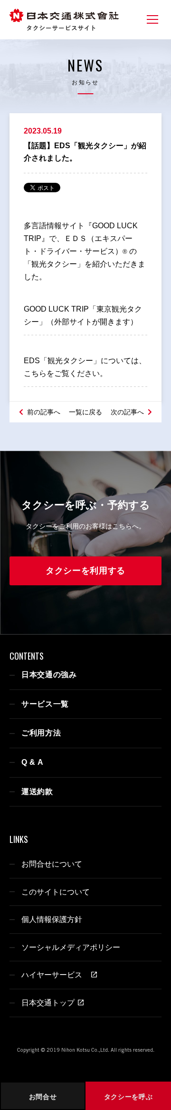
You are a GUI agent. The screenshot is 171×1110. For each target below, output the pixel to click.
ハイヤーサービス (54, 975)
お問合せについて (51, 864)
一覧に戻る (85, 412)
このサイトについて (55, 892)
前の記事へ (42, 412)
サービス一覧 (45, 704)
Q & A (32, 762)
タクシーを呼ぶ (128, 1097)
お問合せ (43, 1097)
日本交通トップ (48, 1003)
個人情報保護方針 (51, 919)
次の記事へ (128, 412)
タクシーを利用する (85, 570)
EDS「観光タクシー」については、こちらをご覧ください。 (85, 367)
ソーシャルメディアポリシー (70, 947)
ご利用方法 (41, 733)
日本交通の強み (49, 675)
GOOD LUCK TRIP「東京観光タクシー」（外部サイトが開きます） (83, 315)
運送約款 (37, 792)
